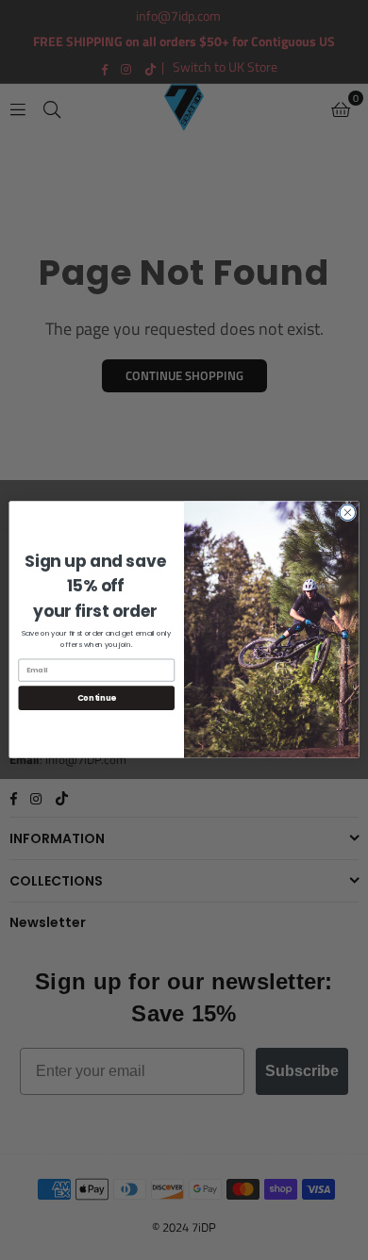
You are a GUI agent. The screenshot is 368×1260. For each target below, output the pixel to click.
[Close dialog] (348, 513)
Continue (96, 698)
